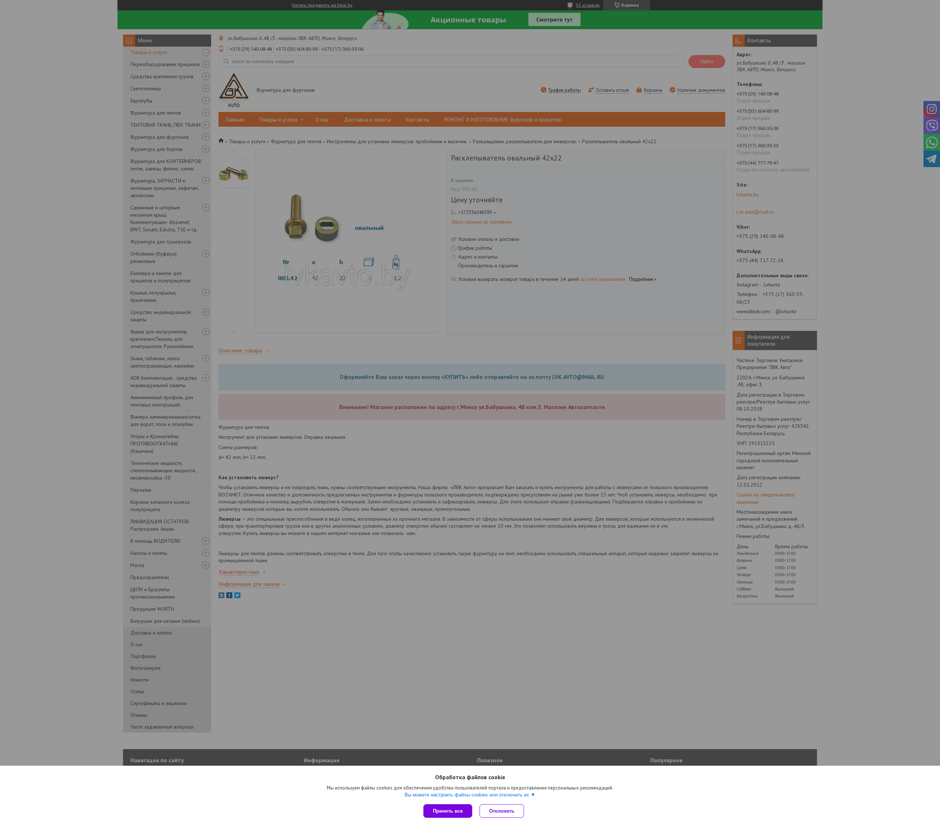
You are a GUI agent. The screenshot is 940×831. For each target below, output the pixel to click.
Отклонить (501, 811)
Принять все (448, 811)
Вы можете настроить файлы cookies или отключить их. (468, 795)
